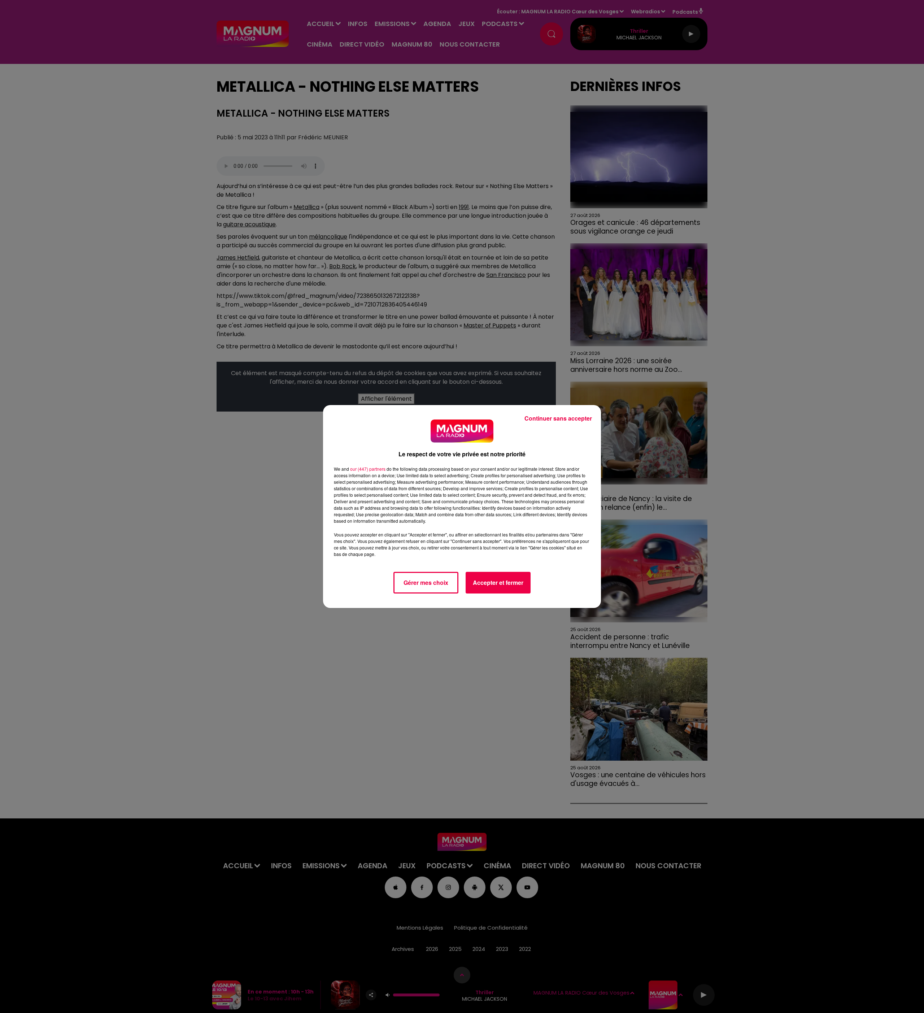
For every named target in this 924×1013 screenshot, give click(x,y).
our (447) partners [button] (367, 469)
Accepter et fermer (498, 582)
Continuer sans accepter (558, 418)
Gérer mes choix (426, 582)
